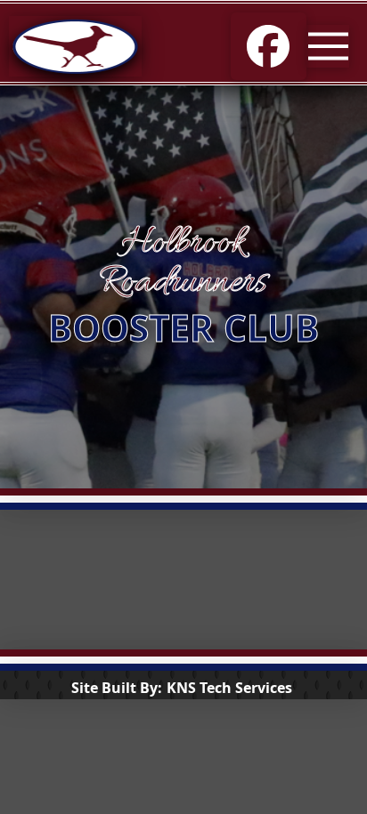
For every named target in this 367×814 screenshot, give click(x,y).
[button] (327, 46)
